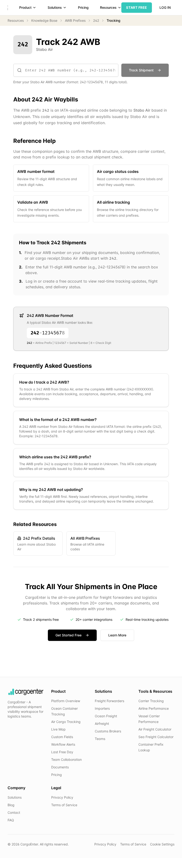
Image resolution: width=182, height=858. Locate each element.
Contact (14, 812)
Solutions (55, 7)
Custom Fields (62, 737)
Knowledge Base (44, 20)
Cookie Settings (162, 844)
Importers (102, 708)
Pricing (83, 7)
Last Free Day (62, 752)
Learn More (117, 635)
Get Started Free (68, 635)
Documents (60, 767)
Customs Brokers (108, 731)
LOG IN (165, 7)
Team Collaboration (66, 759)
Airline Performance (153, 708)
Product (25, 7)
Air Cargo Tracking (66, 722)
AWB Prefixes (75, 20)
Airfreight (102, 724)
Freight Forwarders (109, 701)
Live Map (58, 729)
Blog (11, 805)
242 (96, 20)
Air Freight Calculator (154, 729)
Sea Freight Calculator (155, 737)
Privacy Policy (62, 797)
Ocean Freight (106, 716)
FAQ (11, 820)
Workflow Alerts (63, 744)
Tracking (113, 20)
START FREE (136, 7)
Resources (108, 7)
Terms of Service (64, 805)
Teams (100, 739)
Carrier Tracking (151, 701)
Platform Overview (65, 701)
